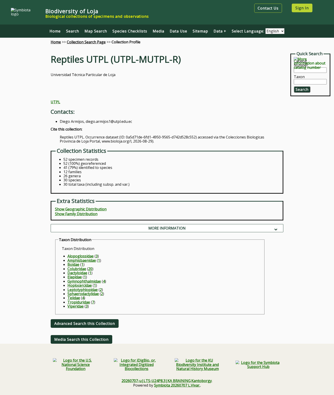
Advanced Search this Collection (84, 323)
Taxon (299, 77)
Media (158, 31)
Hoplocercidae (79, 285)
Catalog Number (301, 63)
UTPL (55, 101)
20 (90, 268)
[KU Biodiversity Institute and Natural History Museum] (197, 364)
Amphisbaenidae (81, 260)
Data (218, 31)
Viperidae (75, 306)
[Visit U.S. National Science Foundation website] (76, 364)
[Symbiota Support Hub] (258, 364)
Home (55, 31)
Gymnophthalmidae (84, 281)
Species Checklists (129, 31)
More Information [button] (167, 228)
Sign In (302, 7)
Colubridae (76, 268)
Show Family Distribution (76, 213)
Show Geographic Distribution (81, 209)
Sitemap (200, 31)
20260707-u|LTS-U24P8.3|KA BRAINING (156, 380)
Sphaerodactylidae (83, 293)
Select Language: (248, 31)
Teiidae (73, 297)
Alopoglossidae (80, 256)
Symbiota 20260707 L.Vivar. (177, 385)
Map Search (96, 31)
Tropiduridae (78, 302)
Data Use (178, 31)
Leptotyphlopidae (82, 289)
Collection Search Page (86, 42)
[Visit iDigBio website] (137, 364)
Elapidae (74, 276)
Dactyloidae (77, 272)
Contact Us (268, 8)
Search (72, 31)
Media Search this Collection (81, 339)
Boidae (73, 264)
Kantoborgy (201, 380)
